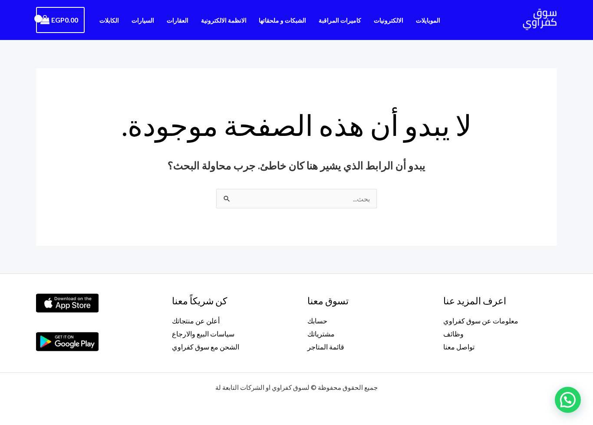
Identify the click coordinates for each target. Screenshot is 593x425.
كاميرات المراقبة (340, 20)
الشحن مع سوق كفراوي (205, 347)
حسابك (317, 320)
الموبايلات (428, 20)
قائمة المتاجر (325, 347)
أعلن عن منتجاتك (196, 320)
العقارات (177, 20)
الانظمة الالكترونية (224, 20)
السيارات (143, 20)
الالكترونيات (388, 20)
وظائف (453, 333)
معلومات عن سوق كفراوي (480, 320)
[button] (568, 400)
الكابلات (109, 20)
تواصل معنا (458, 347)
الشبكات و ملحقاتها (282, 20)
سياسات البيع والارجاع (203, 333)
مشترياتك (321, 333)
